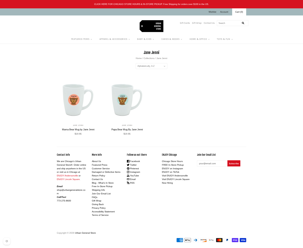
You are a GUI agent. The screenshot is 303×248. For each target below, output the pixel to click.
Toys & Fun (223, 39)
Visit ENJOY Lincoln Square (176, 179)
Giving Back (98, 204)
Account (224, 12)
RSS (131, 183)
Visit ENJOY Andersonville (175, 175)
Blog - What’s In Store (103, 183)
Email (132, 179)
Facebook (134, 161)
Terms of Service (100, 215)
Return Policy (98, 175)
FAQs (94, 197)
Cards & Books (170, 39)
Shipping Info (98, 190)
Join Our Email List (101, 193)
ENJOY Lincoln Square (68, 179)
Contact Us (209, 23)
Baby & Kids (144, 39)
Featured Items (80, 39)
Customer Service (101, 168)
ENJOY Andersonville (67, 175)
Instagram (134, 172)
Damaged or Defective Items (106, 172)
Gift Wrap (197, 23)
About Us (96, 161)
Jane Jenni (78, 125)
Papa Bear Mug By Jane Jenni (127, 129)
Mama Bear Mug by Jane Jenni (78, 129)
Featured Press (99, 165)
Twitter (133, 165)
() (239, 12)
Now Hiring (167, 183)
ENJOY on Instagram (172, 168)
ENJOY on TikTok (170, 172)
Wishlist (212, 12)
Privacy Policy (99, 208)
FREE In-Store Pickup (173, 165)
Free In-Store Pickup (102, 186)
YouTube (134, 175)
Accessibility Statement (103, 211)
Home (139, 58)
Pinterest (134, 168)
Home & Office (198, 39)
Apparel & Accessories (113, 39)
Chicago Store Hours (172, 161)
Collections (149, 58)
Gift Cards (185, 23)
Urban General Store (85, 233)
